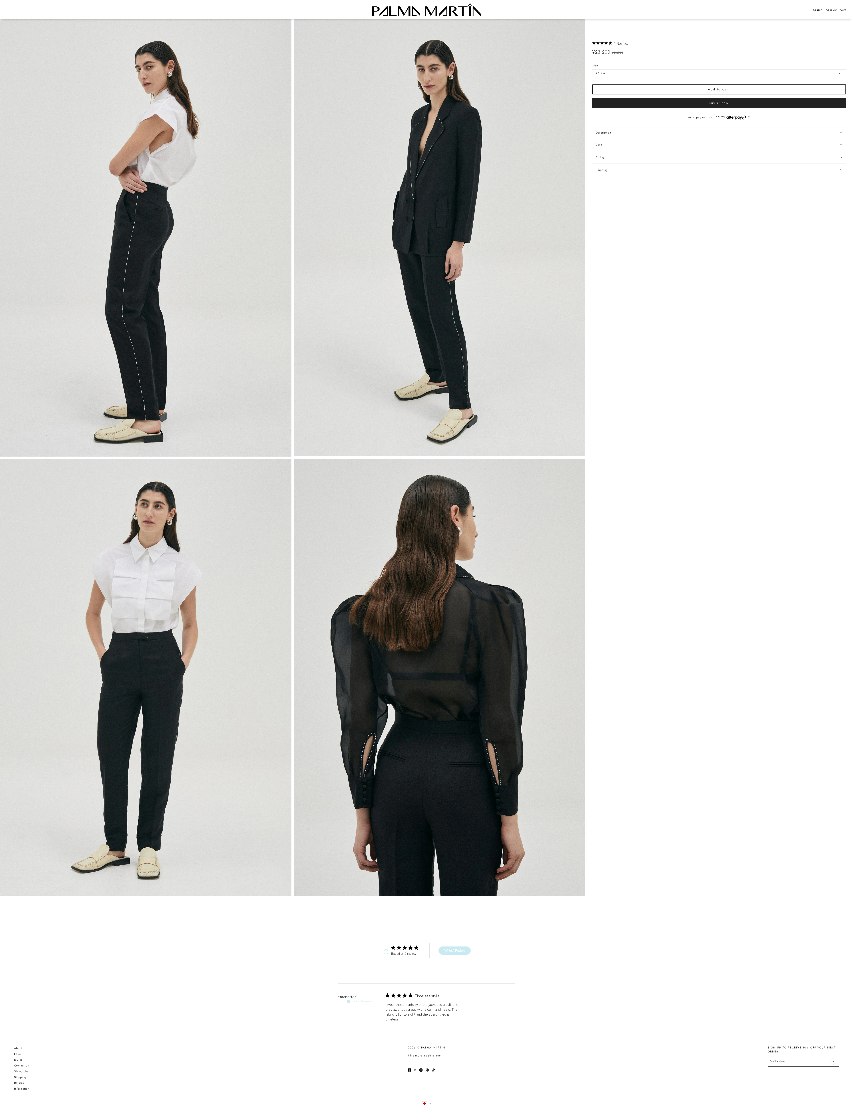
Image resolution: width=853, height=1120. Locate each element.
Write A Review (454, 950)
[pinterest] (427, 1069)
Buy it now (719, 103)
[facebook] (409, 1069)
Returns (19, 1083)
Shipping (20, 1077)
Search (817, 10)
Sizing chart (22, 1071)
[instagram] (421, 1069)
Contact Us (21, 1066)
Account (831, 10)
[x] (415, 1069)
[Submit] (833, 1061)
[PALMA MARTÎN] (426, 10)
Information (21, 1089)
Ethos (18, 1054)
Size (595, 66)
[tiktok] (433, 1069)
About (18, 1048)
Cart (843, 10)
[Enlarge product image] (145, 238)
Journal (19, 1060)
